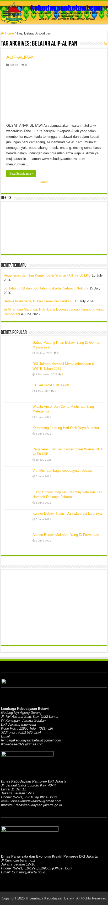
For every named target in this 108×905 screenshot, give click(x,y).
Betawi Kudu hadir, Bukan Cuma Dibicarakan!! (39, 301)
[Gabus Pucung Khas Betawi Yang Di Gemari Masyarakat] (17, 349)
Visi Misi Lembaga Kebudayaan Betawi (62, 471)
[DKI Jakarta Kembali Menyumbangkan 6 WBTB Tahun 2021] (17, 371)
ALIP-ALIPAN (20, 57)
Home (9, 33)
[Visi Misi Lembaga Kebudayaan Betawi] (17, 477)
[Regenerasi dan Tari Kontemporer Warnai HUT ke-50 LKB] (17, 456)
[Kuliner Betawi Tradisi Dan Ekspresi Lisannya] (17, 520)
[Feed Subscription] (105, 44)
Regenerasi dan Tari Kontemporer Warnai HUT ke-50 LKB (47, 275)
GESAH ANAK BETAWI (51, 385)
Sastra (14, 64)
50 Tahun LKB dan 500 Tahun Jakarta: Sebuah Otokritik (46, 288)
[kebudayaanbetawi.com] (54, 12)
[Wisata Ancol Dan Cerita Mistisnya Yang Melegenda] (17, 413)
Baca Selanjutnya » (21, 173)
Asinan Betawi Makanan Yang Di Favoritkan (66, 535)
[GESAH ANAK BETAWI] (17, 392)
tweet (44, 182)
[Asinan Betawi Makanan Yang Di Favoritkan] (17, 542)
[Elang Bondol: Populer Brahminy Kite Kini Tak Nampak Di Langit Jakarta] (17, 499)
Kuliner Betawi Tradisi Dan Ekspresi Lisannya (67, 513)
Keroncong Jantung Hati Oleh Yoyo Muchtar (66, 428)
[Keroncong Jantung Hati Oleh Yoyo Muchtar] (17, 435)
